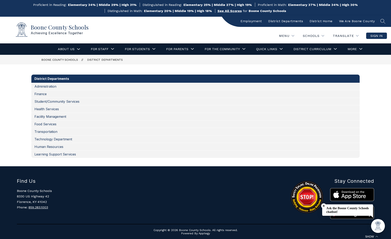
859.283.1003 (38, 207)
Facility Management (50, 117)
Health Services (46, 109)
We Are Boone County (357, 21)
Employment (251, 21)
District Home (321, 21)
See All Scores (229, 11)
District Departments (285, 21)
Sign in (376, 36)
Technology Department (53, 139)
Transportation (45, 132)
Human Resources (48, 147)
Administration (45, 86)
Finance (40, 94)
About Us (66, 49)
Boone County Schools (59, 59)
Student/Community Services (56, 101)
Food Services (45, 124)
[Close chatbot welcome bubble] (323, 205)
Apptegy (204, 233)
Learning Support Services (55, 154)
